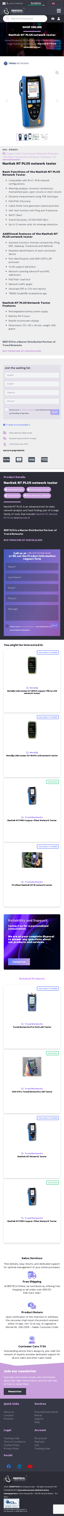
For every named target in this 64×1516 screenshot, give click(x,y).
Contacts (9, 1415)
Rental (38, 1415)
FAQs (37, 1422)
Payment (39, 1441)
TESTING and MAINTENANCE (36, 40)
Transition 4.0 (48, 157)
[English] (54, 3)
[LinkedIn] (19, 1467)
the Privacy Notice (27, 410)
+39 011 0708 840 (39, 553)
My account (40, 1438)
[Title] (6, 460)
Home (8, 40)
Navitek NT (42, 514)
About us (9, 1412)
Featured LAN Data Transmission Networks (30, 155)
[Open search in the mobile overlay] (25, 18)
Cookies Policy (12, 1445)
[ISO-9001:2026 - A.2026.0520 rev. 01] (32, 1503)
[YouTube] (30, 1467)
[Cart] (53, 18)
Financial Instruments (46, 1412)
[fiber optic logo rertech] (13, 12)
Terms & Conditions (14, 1441)
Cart (36, 1445)
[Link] (4, 3)
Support (38, 1418)
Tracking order (11, 1438)
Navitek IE (24, 518)
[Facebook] (9, 1467)
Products (16, 40)
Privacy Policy (11, 1448)
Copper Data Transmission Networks (33, 42)
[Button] (59, 11)
